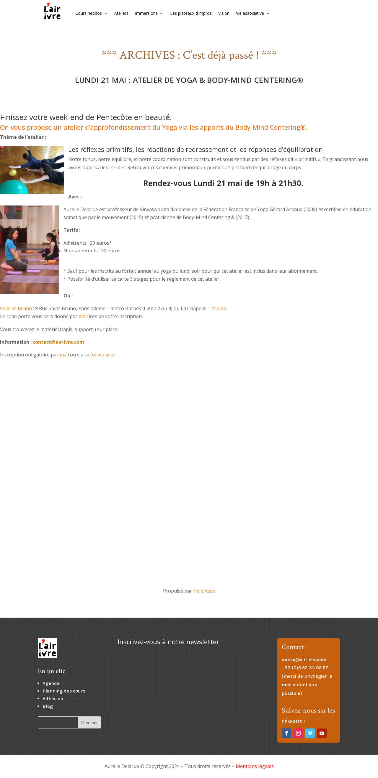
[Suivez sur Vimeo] (310, 733)
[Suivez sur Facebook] (286, 733)
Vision (223, 13)
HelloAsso (204, 591)
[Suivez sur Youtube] (322, 733)
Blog (48, 706)
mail (83, 316)
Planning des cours (64, 691)
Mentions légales (255, 766)
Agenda (51, 683)
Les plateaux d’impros (191, 13)
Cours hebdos (88, 13)
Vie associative (250, 13)
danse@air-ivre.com (304, 659)
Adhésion (53, 698)
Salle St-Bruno (16, 308)
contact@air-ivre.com (58, 342)
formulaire (102, 354)
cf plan (218, 308)
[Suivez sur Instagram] (298, 733)
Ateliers (121, 13)
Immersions (146, 13)
